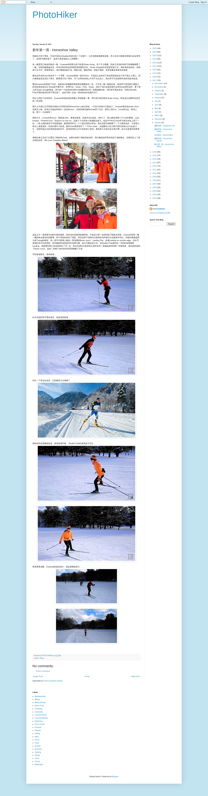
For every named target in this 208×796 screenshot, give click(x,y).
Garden (38, 730)
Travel (37, 761)
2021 (154, 66)
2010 (154, 173)
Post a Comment (43, 671)
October (158, 91)
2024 (154, 55)
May (157, 108)
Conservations (41, 715)
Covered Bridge (41, 718)
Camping (38, 709)
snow (37, 758)
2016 (154, 152)
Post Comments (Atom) (53, 681)
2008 (154, 180)
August (158, 98)
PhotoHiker (54, 15)
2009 (154, 177)
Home (87, 676)
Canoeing (39, 712)
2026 (154, 48)
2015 (154, 155)
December (159, 83)
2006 (154, 187)
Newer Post (38, 676)
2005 (154, 191)
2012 (154, 166)
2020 (154, 70)
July (156, 101)
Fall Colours (40, 724)
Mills (37, 737)
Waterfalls (39, 764)
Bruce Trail (39, 706)
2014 (154, 159)
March (157, 115)
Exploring (39, 721)
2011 (154, 170)
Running (38, 749)
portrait (38, 746)
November (159, 87)
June (157, 105)
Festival (38, 727)
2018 (154, 77)
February (158, 119)
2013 (154, 163)
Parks (37, 740)
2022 (154, 63)
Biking (37, 699)
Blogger (115, 776)
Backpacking (40, 696)
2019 (154, 73)
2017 (154, 80)
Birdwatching (40, 702)
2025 (154, 52)
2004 (154, 194)
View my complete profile (160, 213)
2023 (154, 59)
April (157, 112)
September (159, 94)
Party (37, 743)
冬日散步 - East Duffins (163, 135)
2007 (154, 184)
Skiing (41, 658)
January (158, 123)
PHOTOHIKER (159, 209)
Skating (38, 752)
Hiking (37, 733)
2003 (154, 198)
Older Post (135, 676)
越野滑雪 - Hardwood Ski (164, 126)
